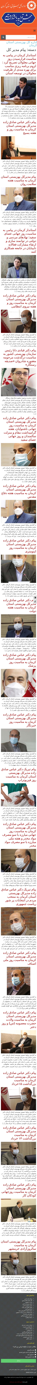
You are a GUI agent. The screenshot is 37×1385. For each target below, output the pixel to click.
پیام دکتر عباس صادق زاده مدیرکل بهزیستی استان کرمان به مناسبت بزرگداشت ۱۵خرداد (19, 1078)
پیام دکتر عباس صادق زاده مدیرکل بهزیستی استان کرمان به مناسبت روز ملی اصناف (19, 958)
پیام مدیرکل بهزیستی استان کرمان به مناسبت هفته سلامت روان (18, 180)
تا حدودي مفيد (30, 1355)
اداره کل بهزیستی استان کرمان (21, 43)
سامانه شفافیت (29, 1317)
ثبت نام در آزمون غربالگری (26, 1316)
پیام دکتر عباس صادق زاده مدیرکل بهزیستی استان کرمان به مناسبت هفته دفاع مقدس (18, 491)
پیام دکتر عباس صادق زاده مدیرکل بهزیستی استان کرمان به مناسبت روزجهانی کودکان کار (18, 1190)
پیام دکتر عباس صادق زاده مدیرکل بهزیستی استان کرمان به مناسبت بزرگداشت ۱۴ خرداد (19, 1133)
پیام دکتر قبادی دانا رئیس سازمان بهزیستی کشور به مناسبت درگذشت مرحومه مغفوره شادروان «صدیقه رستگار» (19, 357)
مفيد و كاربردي (30, 1350)
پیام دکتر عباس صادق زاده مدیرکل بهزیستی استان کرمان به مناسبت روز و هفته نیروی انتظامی (19, 301)
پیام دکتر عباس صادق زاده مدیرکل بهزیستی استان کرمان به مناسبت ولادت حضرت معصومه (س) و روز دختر (19, 1019)
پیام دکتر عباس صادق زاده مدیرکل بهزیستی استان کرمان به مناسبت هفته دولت (19, 605)
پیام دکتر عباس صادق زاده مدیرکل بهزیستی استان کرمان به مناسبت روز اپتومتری (19, 546)
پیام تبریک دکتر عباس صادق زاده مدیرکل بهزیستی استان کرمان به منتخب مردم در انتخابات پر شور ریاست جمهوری (18, 897)
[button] (34, 30)
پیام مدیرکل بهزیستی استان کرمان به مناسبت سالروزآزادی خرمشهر (18, 1245)
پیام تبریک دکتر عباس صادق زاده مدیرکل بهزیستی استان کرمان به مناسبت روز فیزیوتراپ (18, 774)
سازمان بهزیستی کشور (27, 1304)
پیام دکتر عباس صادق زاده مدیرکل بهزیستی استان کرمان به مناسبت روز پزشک (19, 660)
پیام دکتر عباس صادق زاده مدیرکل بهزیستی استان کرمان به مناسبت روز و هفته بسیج (19, 127)
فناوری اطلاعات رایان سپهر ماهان (16, 1382)
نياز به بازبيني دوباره (29, 1357)
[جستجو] (3, 37)
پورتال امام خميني (28, 1299)
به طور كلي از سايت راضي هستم (26, 1352)
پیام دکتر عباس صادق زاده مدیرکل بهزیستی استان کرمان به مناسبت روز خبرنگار (19, 720)
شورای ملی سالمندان (27, 1314)
